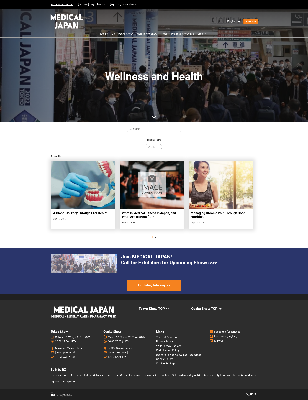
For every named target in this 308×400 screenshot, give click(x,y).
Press (164, 33)
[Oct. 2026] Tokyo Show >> (91, 4)
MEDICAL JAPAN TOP (62, 4)
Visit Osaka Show (122, 33)
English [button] (232, 21)
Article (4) (153, 147)
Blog (201, 33)
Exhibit (104, 33)
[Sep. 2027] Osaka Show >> (123, 4)
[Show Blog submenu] (206, 33)
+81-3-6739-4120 (65, 357)
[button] (250, 21)
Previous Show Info (182, 33)
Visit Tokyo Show (146, 33)
